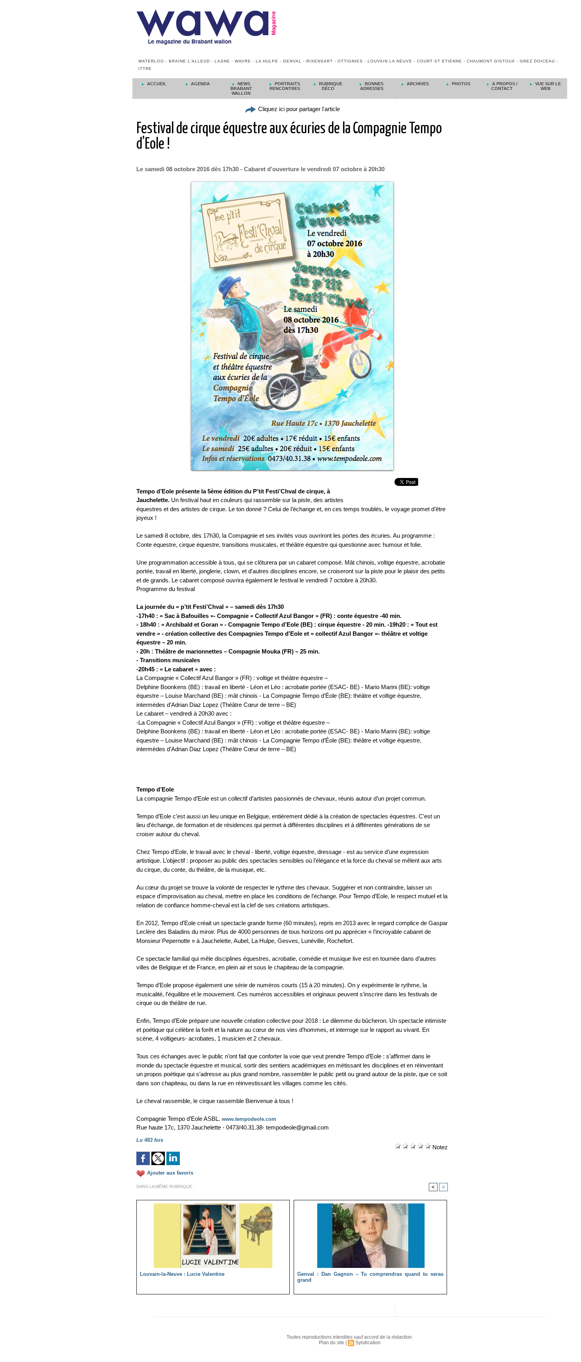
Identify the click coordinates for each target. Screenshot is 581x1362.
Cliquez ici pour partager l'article (298, 109)
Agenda (200, 83)
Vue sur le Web (547, 86)
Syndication (368, 1342)
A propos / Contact (504, 86)
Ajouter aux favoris (170, 1173)
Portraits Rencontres (285, 86)
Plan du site (331, 1342)
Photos (460, 83)
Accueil (156, 83)
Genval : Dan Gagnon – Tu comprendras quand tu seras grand (370, 1277)
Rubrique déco (330, 86)
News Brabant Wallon (241, 88)
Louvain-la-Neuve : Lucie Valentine (182, 1274)
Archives (417, 83)
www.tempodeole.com (249, 1119)
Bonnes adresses (372, 86)
